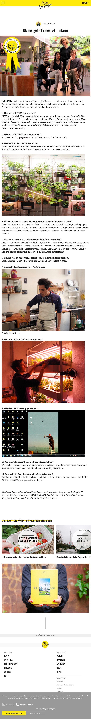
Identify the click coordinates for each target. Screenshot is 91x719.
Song (18, 498)
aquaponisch (23, 137)
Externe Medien (26, 704)
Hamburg (61, 660)
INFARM (6, 101)
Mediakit (60, 692)
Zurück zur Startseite (45, 635)
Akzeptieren (35, 713)
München (61, 664)
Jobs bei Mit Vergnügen (66, 685)
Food (6, 656)
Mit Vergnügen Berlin (45, 5)
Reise (59, 672)
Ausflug (7, 672)
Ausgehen (8, 660)
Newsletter (61, 681)
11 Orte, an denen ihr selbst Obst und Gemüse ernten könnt (24, 557)
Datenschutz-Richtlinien (74, 698)
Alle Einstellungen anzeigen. (45, 709)
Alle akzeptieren (14, 713)
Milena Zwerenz (48, 24)
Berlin (60, 656)
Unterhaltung (11, 664)
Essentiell (10, 704)
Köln (59, 668)
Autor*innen (61, 678)
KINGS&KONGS (38, 495)
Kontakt (59, 688)
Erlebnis (8, 668)
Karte (6, 676)
